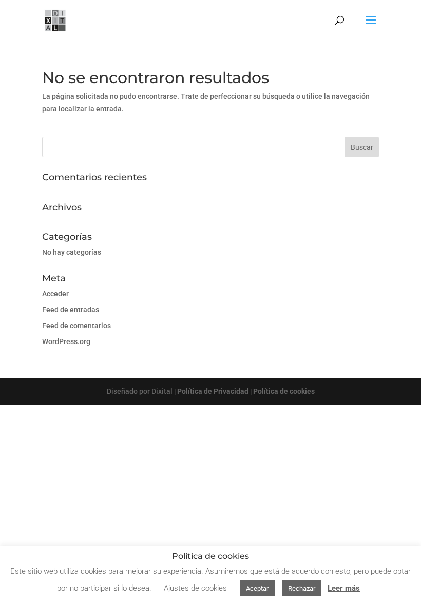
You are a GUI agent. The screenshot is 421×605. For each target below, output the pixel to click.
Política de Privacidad (212, 391)
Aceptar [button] (257, 588)
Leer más (344, 588)
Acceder (55, 294)
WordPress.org (66, 341)
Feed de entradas (70, 310)
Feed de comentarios (76, 325)
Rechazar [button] (301, 588)
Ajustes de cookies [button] (195, 588)
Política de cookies (284, 391)
